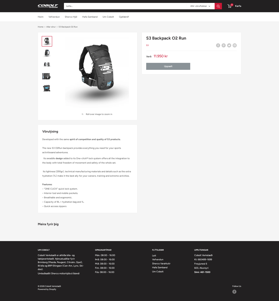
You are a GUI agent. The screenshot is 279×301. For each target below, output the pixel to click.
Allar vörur (51, 27)
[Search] (218, 6)
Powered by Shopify (47, 289)
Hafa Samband (90, 16)
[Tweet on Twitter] (229, 45)
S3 (147, 45)
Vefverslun (54, 16)
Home (40, 27)
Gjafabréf (124, 16)
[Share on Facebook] (218, 45)
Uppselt (168, 66)
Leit (154, 255)
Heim (40, 16)
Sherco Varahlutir (161, 263)
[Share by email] (235, 45)
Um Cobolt (108, 16)
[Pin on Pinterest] (224, 45)
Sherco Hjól (71, 16)
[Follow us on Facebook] (234, 292)
